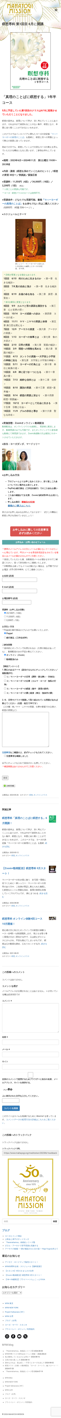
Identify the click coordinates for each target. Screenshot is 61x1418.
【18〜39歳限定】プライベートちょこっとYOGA (25, 1279)
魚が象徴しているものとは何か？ (17, 1357)
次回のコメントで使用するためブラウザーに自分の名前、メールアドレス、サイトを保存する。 (30, 1081)
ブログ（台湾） (11, 1320)
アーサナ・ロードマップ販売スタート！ (21, 1262)
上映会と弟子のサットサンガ (17, 1239)
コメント (7, 1001)
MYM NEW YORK (11, 1308)
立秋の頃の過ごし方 (12, 1360)
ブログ (6, 1230)
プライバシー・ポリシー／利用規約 (19, 1329)
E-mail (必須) (8, 587)
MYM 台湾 (9, 1316)
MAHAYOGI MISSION (16, 1414)
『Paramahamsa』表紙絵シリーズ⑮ (20, 1242)
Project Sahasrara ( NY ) (14, 1312)
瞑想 (31, 795)
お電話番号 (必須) (10, 598)
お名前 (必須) (8, 576)
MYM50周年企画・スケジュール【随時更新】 (23, 1266)
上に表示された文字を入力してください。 (21, 1096)
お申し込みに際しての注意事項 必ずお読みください (30, 531)
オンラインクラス (40, 795)
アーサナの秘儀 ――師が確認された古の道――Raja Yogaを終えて (31, 1249)
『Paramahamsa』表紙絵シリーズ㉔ (19, 1371)
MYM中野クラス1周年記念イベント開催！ (21, 1354)
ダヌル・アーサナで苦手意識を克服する (21, 1246)
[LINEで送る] (9, 785)
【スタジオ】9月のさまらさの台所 (19, 1271)
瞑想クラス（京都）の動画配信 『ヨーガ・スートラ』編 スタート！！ (32, 1366)
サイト (5, 1061)
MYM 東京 (9, 1303)
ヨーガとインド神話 (13, 1236)
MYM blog (7, 1344)
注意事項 (6, 752)
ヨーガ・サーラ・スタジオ (16, 1325)
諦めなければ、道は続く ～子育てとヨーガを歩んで (25, 1363)
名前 (5, 1037)
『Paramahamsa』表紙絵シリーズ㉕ (19, 1351)
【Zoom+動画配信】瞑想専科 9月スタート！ (23, 1275)
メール (6, 1049)
